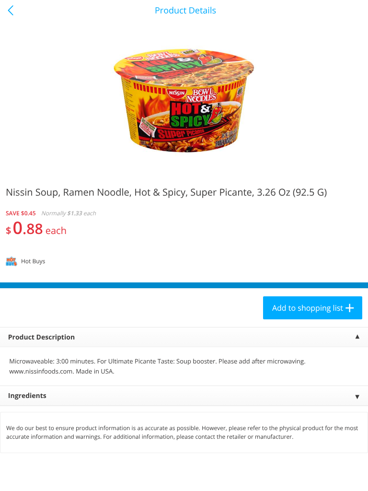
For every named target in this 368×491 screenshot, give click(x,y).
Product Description (41, 337)
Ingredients (27, 395)
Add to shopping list (307, 308)
